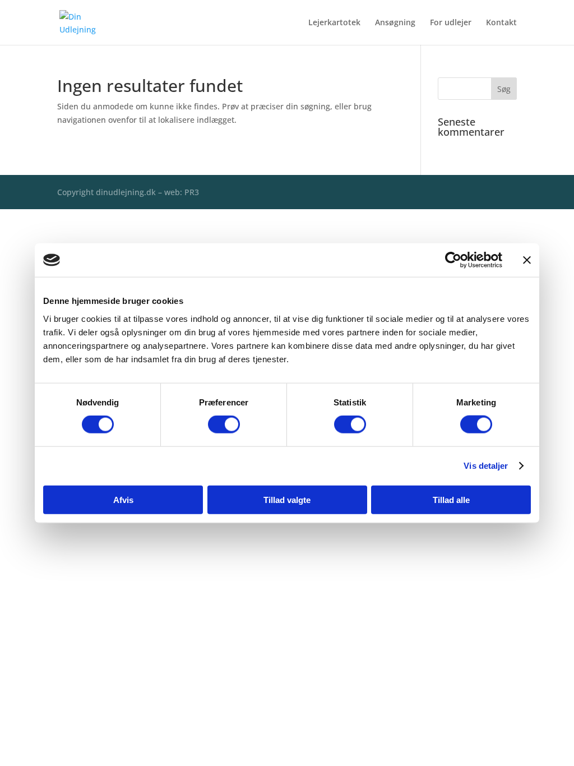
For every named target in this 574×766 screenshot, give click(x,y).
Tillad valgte (287, 499)
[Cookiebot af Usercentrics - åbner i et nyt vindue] (453, 260)
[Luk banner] (527, 260)
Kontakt (501, 23)
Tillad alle (451, 499)
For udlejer (450, 23)
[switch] (224, 424)
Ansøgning (395, 23)
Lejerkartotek (334, 23)
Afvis (123, 499)
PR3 (191, 192)
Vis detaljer (486, 465)
